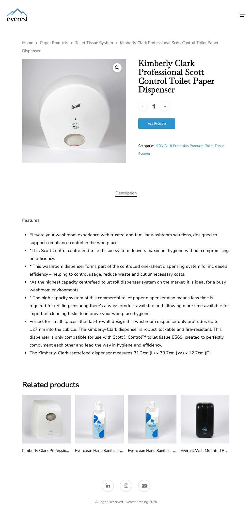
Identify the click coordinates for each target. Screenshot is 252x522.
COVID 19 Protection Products (180, 145)
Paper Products (54, 43)
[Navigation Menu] (242, 14)
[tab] (126, 193)
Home (27, 43)
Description (126, 193)
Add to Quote (157, 123)
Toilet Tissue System (94, 43)
